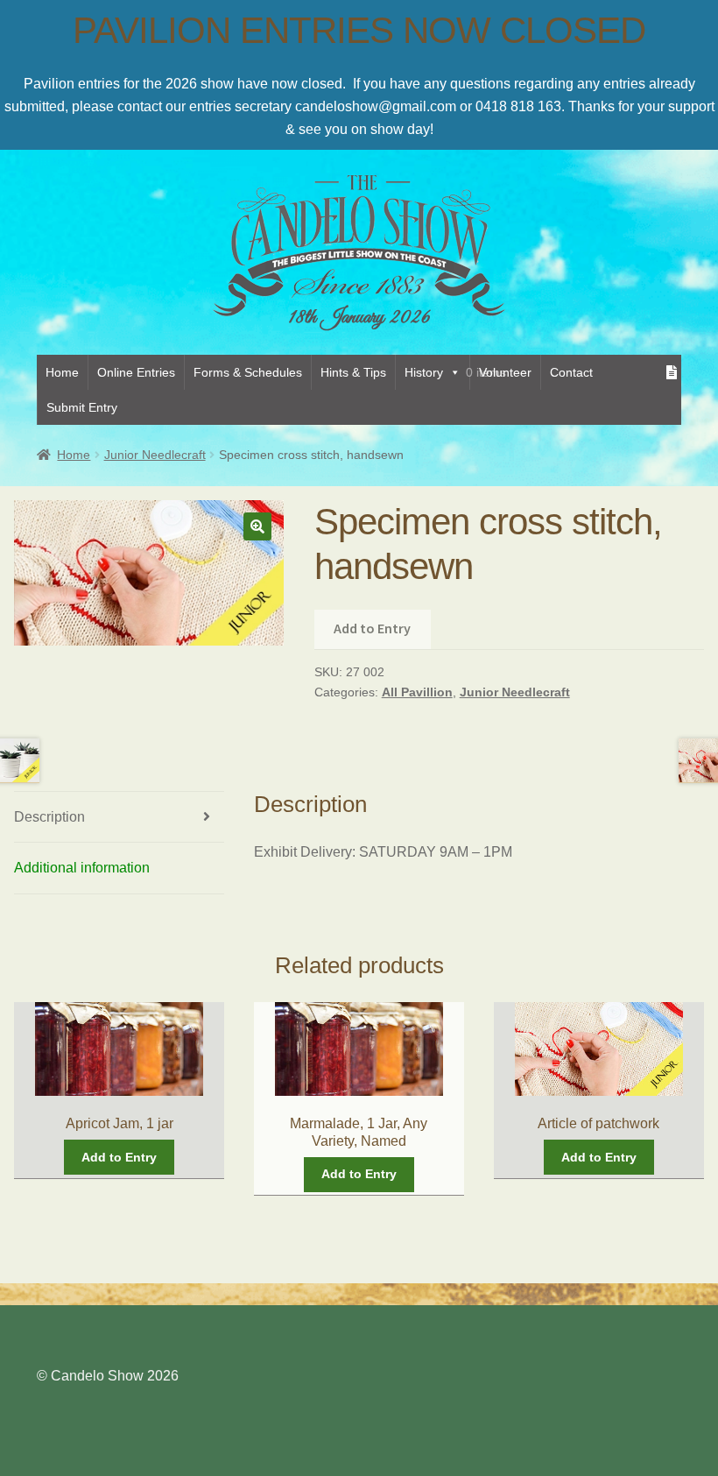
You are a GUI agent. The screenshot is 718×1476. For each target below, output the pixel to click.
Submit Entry (81, 407)
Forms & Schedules (248, 372)
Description (49, 816)
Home (62, 372)
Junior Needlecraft (155, 455)
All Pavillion (417, 692)
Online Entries (136, 372)
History (424, 372)
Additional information (82, 867)
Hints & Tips (353, 372)
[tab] (119, 818)
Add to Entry (372, 628)
